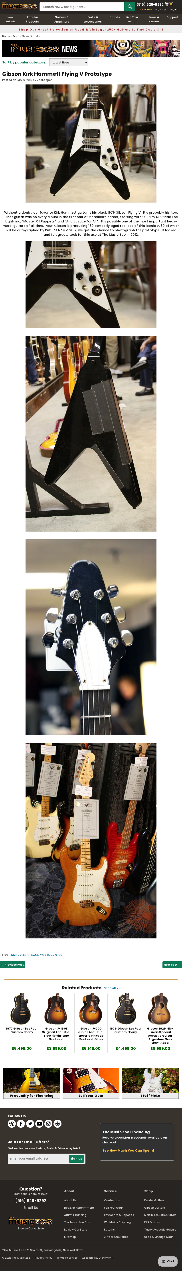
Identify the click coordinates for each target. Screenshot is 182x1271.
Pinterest (57, 1124)
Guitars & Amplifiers (61, 19)
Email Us (31, 1207)
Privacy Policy (43, 1258)
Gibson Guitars (154, 1208)
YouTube (39, 1124)
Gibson (25, 955)
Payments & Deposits (119, 1215)
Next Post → (172, 965)
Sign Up (160, 9)
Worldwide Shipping (117, 1222)
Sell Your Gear (113, 1208)
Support (172, 17)
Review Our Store (75, 1229)
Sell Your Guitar (132, 19)
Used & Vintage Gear (158, 1237)
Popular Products (32, 19)
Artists (14, 955)
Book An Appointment (79, 1208)
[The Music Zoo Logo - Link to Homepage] (19, 5)
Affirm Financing (75, 1215)
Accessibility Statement (97, 1258)
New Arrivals (10, 19)
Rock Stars (54, 955)
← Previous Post (12, 965)
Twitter (30, 1124)
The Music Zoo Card (77, 1222)
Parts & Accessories (93, 19)
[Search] (129, 6)
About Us (70, 1200)
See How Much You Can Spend (128, 1150)
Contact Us (112, 1200)
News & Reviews (154, 19)
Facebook (21, 1124)
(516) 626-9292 (150, 4)
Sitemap (70, 1237)
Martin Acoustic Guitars (160, 1215)
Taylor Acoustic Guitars (160, 1229)
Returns (109, 1229)
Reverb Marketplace (12, 1124)
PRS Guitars (152, 1222)
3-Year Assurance (116, 1237)
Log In (174, 9)
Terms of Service (67, 1258)
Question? (144, 9)
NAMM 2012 (38, 955)
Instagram (48, 1124)
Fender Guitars (154, 1200)
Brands (115, 17)
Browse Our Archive (31, 1228)
